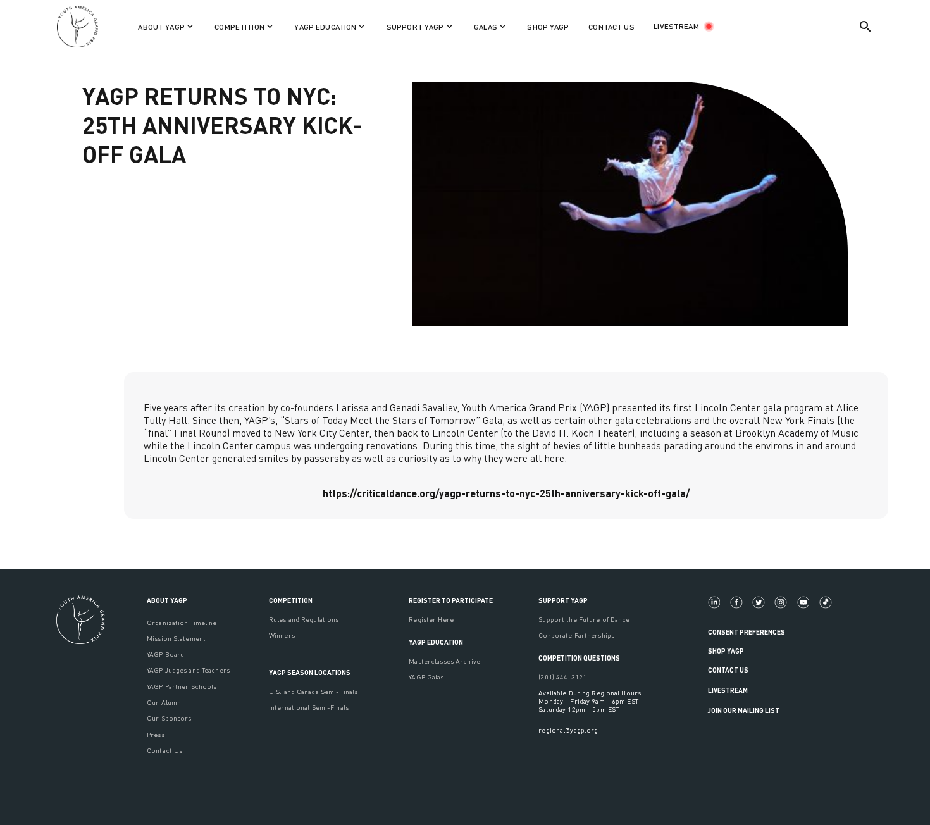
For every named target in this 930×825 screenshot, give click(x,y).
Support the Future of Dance (583, 619)
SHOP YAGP (548, 27)
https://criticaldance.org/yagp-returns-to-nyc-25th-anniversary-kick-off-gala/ (506, 493)
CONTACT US (611, 27)
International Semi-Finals (309, 707)
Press (155, 734)
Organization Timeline (182, 622)
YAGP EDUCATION (436, 642)
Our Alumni (165, 702)
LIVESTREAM (676, 26)
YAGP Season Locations (309, 672)
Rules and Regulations (304, 619)
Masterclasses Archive (444, 661)
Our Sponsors (169, 718)
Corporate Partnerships (576, 635)
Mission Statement (176, 638)
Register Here (431, 619)
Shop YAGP (726, 651)
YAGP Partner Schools (181, 686)
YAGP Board (165, 654)
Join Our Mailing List (743, 710)
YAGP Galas (426, 677)
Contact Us (164, 750)
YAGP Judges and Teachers (188, 670)
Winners (282, 635)
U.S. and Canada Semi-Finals (313, 691)
